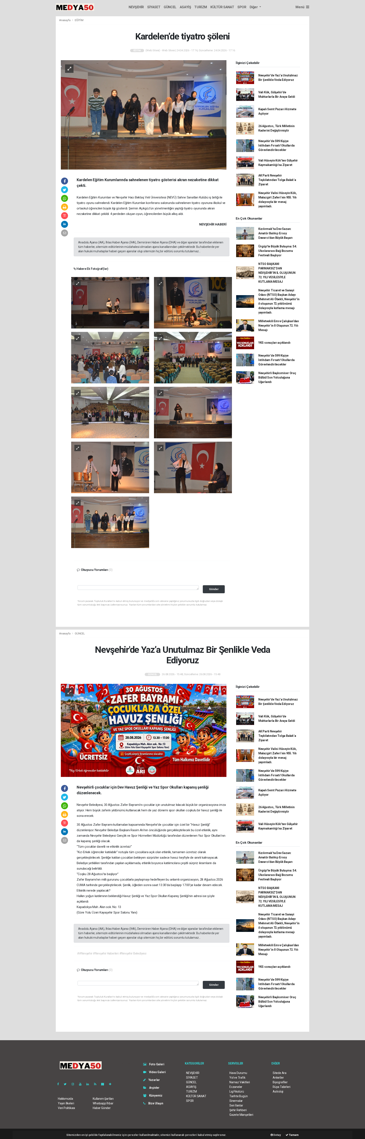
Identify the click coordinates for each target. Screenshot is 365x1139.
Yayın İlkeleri (66, 1103)
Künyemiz (155, 1095)
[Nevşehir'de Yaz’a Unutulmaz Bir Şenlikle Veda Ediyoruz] (143, 730)
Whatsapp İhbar (103, 1103)
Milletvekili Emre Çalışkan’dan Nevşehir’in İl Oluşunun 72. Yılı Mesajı (278, 325)
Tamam (293, 1134)
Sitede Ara (279, 1073)
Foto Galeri (156, 1064)
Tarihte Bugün (238, 1096)
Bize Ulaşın (155, 1103)
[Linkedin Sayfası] (89, 1084)
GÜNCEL (170, 7)
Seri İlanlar (236, 1105)
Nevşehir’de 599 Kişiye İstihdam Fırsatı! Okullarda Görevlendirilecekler (276, 145)
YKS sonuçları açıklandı (274, 342)
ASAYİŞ (185, 7)
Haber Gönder (102, 1108)
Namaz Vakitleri (239, 1082)
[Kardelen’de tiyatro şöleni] (143, 114)
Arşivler (153, 1087)
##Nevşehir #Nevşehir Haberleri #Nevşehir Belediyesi (111, 953)
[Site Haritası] (104, 1084)
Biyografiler (280, 1082)
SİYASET (153, 7)
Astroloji (278, 1091)
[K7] (110, 467)
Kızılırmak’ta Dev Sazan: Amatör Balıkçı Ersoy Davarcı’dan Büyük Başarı (275, 233)
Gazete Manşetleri (241, 1114)
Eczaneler (235, 1087)
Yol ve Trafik (237, 1077)
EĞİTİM (79, 20)
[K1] (110, 302)
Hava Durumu (238, 1073)
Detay (277, 1134)
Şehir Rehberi (238, 1110)
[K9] (110, 522)
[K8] (193, 467)
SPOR (241, 7)
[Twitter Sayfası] (67, 1084)
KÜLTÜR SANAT (222, 7)
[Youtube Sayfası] (82, 1084)
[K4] (193, 357)
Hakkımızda (65, 1098)
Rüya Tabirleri (281, 1087)
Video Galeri (157, 1072)
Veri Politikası (66, 1108)
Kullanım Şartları (103, 1098)
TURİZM (200, 7)
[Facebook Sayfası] (59, 1084)
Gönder (214, 589)
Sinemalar (236, 1100)
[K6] (193, 412)
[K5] (110, 412)
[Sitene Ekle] (112, 1084)
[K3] (110, 357)
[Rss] (97, 1084)
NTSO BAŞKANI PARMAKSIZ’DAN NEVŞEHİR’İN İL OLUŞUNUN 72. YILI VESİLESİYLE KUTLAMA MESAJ (277, 272)
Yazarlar (154, 1080)
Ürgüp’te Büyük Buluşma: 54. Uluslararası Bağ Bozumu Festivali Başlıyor (277, 251)
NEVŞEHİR (136, 7)
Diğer (254, 7)
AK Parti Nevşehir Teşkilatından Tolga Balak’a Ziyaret (277, 180)
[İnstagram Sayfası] (75, 1084)
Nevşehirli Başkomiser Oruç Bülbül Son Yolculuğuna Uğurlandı (277, 377)
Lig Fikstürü (236, 1091)
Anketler (278, 1077)
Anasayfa (65, 20)
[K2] (193, 302)
